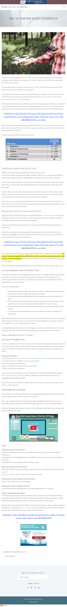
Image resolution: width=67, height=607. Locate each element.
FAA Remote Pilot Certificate (49, 97)
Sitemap (40, 599)
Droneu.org (33, 601)
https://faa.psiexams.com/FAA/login (13, 474)
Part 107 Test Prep (25, 508)
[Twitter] (31, 587)
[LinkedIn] (38, 587)
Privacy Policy (28, 599)
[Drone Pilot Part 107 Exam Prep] (14, 7)
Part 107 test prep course (48, 215)
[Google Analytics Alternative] (3, 606)
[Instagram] (35, 587)
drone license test (46, 106)
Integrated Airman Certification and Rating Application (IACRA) (30, 358)
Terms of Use (34, 599)
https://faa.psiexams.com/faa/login (13, 375)
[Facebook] (27, 587)
